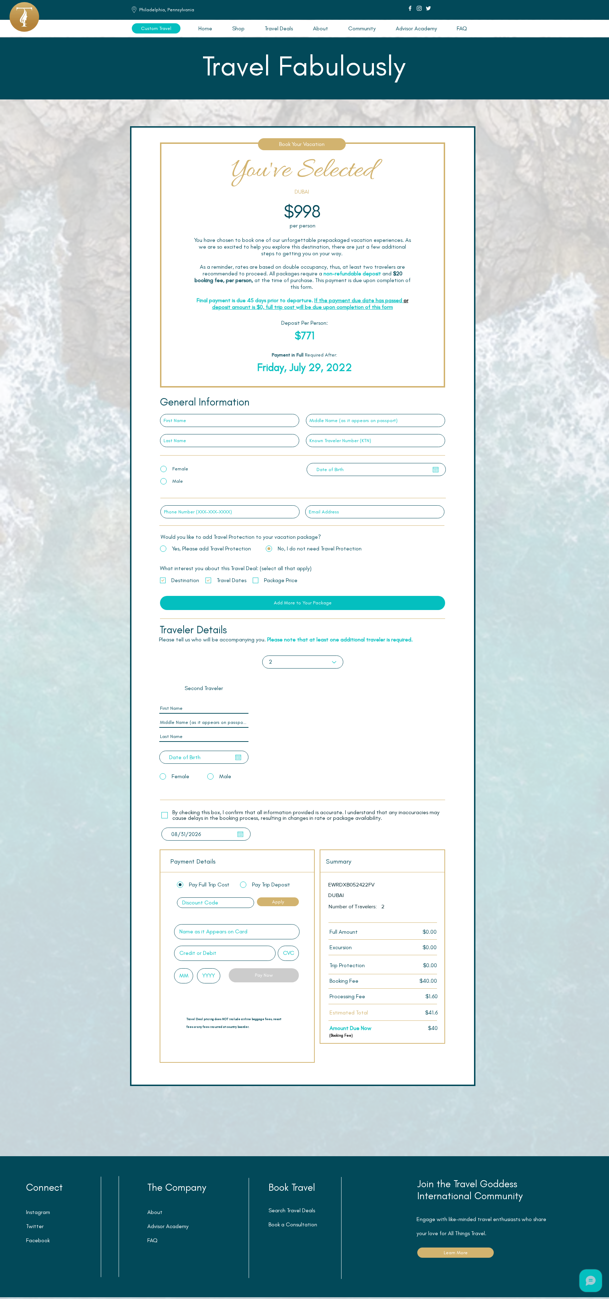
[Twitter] (428, 8)
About (154, 1212)
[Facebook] (410, 8)
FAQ (152, 1240)
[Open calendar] (435, 469)
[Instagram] (419, 8)
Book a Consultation (293, 1224)
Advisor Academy (168, 1226)
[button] (278, 28)
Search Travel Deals (292, 1210)
